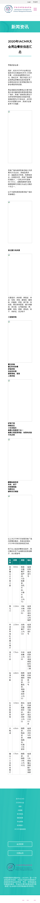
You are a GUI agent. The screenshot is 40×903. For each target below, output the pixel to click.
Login (29, 2)
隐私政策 (20, 818)
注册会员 (20, 853)
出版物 (20, 810)
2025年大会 (20, 803)
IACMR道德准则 (20, 829)
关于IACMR (20, 799)
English (35, 2)
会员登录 (20, 844)
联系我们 (20, 825)
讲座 (20, 806)
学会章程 (20, 822)
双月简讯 (20, 814)
